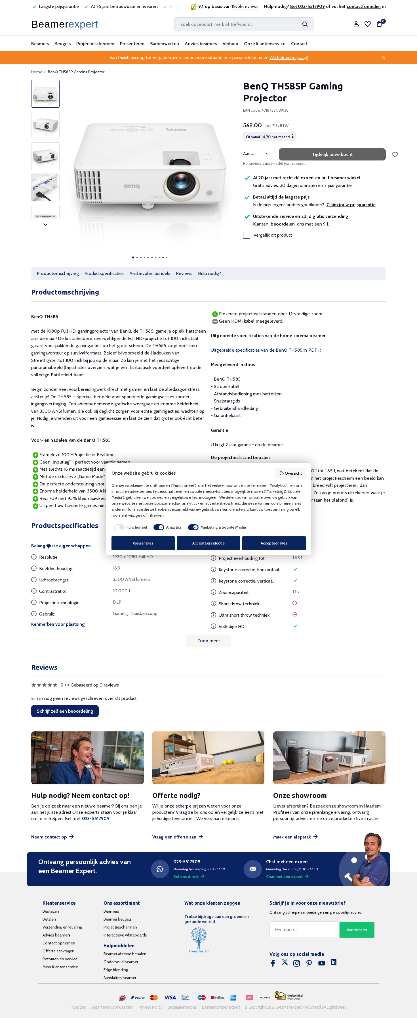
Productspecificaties (104, 273)
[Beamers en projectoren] (65, 24)
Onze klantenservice (264, 43)
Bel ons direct (186, 876)
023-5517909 (95, 818)
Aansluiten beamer (120, 977)
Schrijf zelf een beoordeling (65, 711)
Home (36, 72)
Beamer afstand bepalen (125, 953)
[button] (133, 257)
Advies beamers (201, 43)
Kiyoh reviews (245, 6)
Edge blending (116, 969)
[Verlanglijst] (368, 24)
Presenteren (132, 43)
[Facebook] (272, 963)
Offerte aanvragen (58, 951)
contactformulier (364, 6)
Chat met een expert (284, 876)
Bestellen (51, 911)
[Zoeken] (305, 24)
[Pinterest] (309, 963)
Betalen (49, 919)
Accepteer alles (274, 543)
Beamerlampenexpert (221, 1007)
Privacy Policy (151, 1007)
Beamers (40, 43)
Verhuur (230, 43)
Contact (299, 43)
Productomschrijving (58, 273)
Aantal (249, 153)
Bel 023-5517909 (307, 6)
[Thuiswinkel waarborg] (289, 995)
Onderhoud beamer (121, 961)
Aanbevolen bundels (149, 273)
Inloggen (79, 1007)
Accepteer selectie (208, 543)
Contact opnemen (59, 943)
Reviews (184, 273)
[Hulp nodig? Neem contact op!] (87, 758)
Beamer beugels (118, 919)
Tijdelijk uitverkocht (332, 154)
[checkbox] (129, 527)
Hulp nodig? (209, 273)
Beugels (62, 43)
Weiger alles (143, 543)
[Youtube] (321, 963)
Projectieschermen (95, 43)
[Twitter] (285, 963)
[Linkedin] (333, 963)
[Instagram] (296, 963)
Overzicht (293, 473)
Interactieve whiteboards (125, 935)
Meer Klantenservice (60, 966)
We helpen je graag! (288, 57)
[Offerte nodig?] (208, 758)
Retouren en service (60, 958)
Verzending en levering (62, 927)
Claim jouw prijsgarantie (351, 204)
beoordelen (283, 224)
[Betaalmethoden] (122, 998)
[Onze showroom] (329, 758)
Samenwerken (164, 43)
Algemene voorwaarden (112, 1007)
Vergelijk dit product (273, 235)
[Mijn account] (356, 24)
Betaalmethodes (183, 1007)
